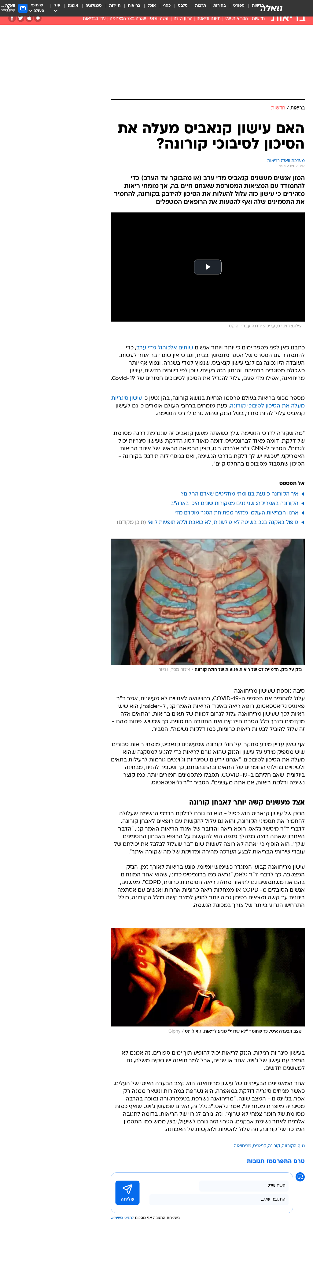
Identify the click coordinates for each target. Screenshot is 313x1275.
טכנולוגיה (94, 6)
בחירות (219, 6)
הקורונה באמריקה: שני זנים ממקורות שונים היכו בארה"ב (234, 503)
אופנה (73, 6)
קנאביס (259, 1146)
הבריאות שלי (236, 19)
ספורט (239, 6)
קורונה (274, 1146)
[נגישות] (8, 8)
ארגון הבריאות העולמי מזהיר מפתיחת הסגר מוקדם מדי (236, 513)
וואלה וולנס (160, 19)
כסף (167, 6)
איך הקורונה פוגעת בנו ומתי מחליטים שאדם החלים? (239, 494)
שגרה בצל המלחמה (128, 19)
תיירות (114, 6)
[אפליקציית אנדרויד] (38, 18)
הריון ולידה (183, 19)
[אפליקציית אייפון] (29, 18)
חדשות (258, 19)
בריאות (134, 6)
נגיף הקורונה (293, 1146)
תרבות (200, 6)
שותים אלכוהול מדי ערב (164, 348)
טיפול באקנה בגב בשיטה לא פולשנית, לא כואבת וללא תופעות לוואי (223, 522)
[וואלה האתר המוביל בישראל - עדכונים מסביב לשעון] (271, 8)
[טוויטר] (20, 18)
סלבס (183, 6)
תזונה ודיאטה (209, 19)
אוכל (152, 6)
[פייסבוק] (12, 18)
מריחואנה (242, 1146)
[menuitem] (235, 8)
